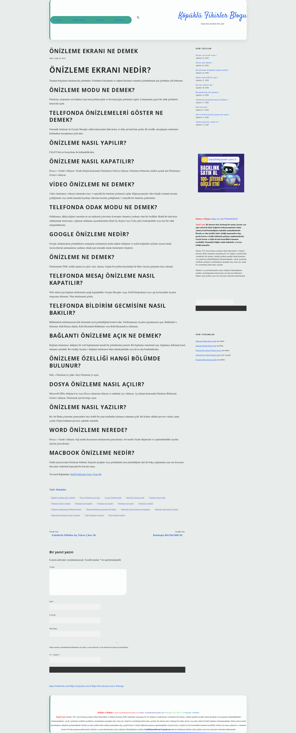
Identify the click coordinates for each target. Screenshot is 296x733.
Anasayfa (58, 20)
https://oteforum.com (59, 685)
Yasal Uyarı (100, 20)
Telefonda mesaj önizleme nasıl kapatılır (135, 509)
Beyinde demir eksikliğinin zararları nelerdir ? (212, 70)
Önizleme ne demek (146, 503)
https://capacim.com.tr (80, 685)
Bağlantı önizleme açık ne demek (63, 497)
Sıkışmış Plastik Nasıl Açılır (206, 341)
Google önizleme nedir (113, 497)
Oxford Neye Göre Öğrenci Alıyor (208, 350)
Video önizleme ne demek (94, 515)
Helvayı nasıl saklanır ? (204, 62)
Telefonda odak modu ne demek (166, 509)
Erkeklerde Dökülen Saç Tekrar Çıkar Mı (74, 535)
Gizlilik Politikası (79, 20)
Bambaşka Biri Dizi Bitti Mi (167, 535)
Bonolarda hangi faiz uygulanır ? (207, 92)
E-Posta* (52, 615)
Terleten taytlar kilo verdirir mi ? (207, 122)
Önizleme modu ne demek (60, 503)
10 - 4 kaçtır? (54, 654)
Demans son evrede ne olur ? (206, 55)
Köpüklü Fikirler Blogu (213, 15)
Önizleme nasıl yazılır (126, 503)
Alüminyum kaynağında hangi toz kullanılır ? (212, 99)
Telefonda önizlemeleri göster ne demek (65, 515)
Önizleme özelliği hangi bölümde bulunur (66, 509)
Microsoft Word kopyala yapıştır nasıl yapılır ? (213, 114)
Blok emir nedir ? (202, 107)
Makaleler (61, 489)
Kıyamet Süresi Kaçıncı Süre (206, 359)
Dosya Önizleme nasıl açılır (90, 497)
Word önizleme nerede (117, 515)
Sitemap (120, 685)
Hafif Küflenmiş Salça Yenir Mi (85, 474)
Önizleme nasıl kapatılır (83, 503)
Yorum (51, 567)
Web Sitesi (53, 628)
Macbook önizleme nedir (135, 497)
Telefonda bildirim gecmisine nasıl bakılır (101, 509)
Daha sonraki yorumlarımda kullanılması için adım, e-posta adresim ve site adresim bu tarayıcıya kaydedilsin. (89, 647)
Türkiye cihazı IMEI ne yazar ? (207, 77)
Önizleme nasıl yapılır (105, 503)
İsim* (51, 601)
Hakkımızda (119, 20)
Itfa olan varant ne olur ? (204, 85)
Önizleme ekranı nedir (157, 497)
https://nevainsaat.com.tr (103, 685)
